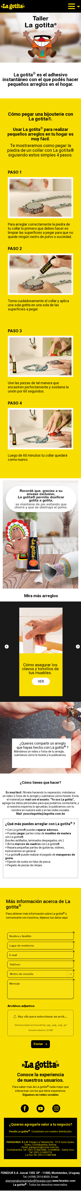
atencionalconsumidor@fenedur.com (29, 1180)
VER (41, 679)
